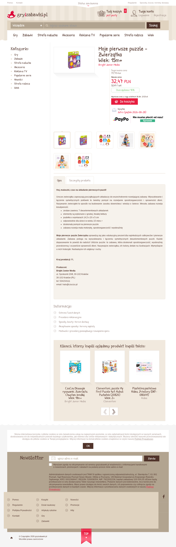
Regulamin (132, 3)
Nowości (18, 79)
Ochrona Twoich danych (69, 312)
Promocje (74, 505)
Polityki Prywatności (144, 439)
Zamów (151, 458)
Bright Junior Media (109, 65)
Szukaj (153, 25)
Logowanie (144, 15)
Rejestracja (160, 15)
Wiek (151, 35)
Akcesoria (68, 35)
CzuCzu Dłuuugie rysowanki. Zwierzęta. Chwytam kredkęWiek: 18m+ (75, 393)
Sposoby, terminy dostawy (154, 3)
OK (88, 446)
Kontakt (19, 3)
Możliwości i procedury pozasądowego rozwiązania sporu (84, 331)
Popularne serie (110, 35)
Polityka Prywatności (22, 510)
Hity (72, 510)
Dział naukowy (48, 505)
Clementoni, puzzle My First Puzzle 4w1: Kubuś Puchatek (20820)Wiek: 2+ (109, 393)
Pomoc (10, 3)
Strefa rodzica (133, 35)
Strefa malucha (47, 35)
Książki (44, 500)
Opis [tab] (59, 180)
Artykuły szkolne (49, 510)
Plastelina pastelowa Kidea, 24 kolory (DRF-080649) (144, 391)
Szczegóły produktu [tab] (79, 180)
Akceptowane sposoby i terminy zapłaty (77, 326)
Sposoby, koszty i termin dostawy (74, 322)
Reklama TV (87, 35)
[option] (77, 377)
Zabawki (28, 35)
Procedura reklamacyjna (70, 317)
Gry (15, 35)
